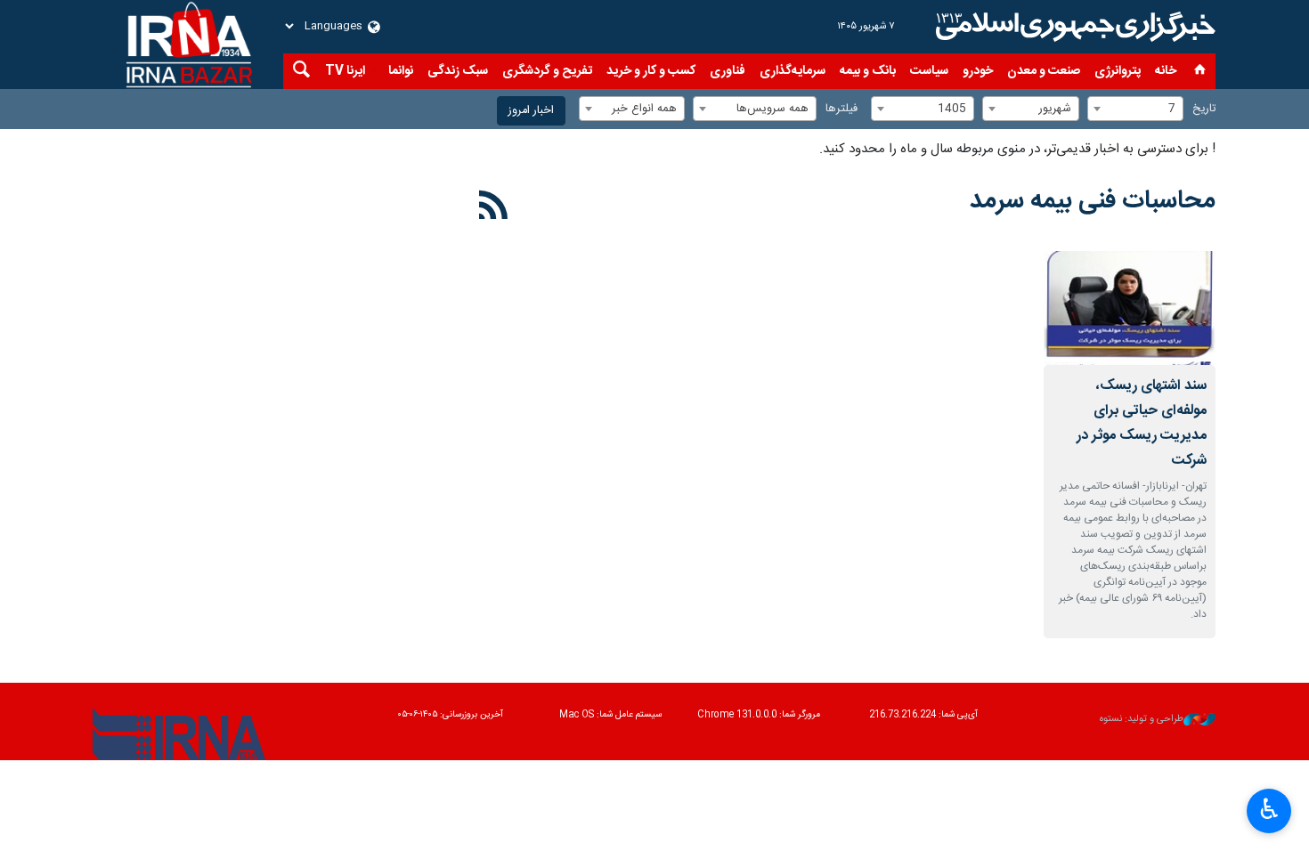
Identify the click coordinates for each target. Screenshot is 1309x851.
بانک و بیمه (868, 71)
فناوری (727, 71)
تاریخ (1204, 109)
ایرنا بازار (1073, 27)
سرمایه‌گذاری (792, 71)
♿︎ (1269, 809)
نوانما (400, 71)
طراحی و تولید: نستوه (1141, 719)
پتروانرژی (1117, 71)
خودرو (978, 71)
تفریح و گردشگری (547, 71)
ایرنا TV (345, 71)
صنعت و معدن (1043, 71)
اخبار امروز (531, 110)
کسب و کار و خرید (650, 71)
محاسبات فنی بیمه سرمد (1093, 201)
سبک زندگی (457, 71)
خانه (1165, 71)
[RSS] (494, 208)
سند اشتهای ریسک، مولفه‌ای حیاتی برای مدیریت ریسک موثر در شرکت (1142, 423)
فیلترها (841, 109)
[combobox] (1135, 108)
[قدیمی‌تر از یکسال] (1130, 308)
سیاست (929, 71)
